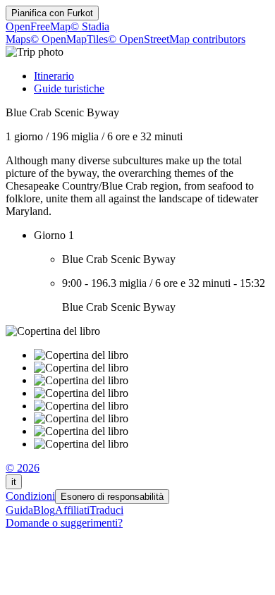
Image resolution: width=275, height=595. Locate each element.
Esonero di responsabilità (112, 496)
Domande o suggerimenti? (64, 523)
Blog (44, 510)
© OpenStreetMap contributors (176, 39)
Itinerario (54, 76)
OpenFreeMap (38, 26)
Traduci (106, 510)
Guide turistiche (69, 88)
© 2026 (22, 468)
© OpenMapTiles (69, 39)
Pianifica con (52, 13)
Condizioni (30, 496)
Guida (19, 510)
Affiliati (72, 510)
